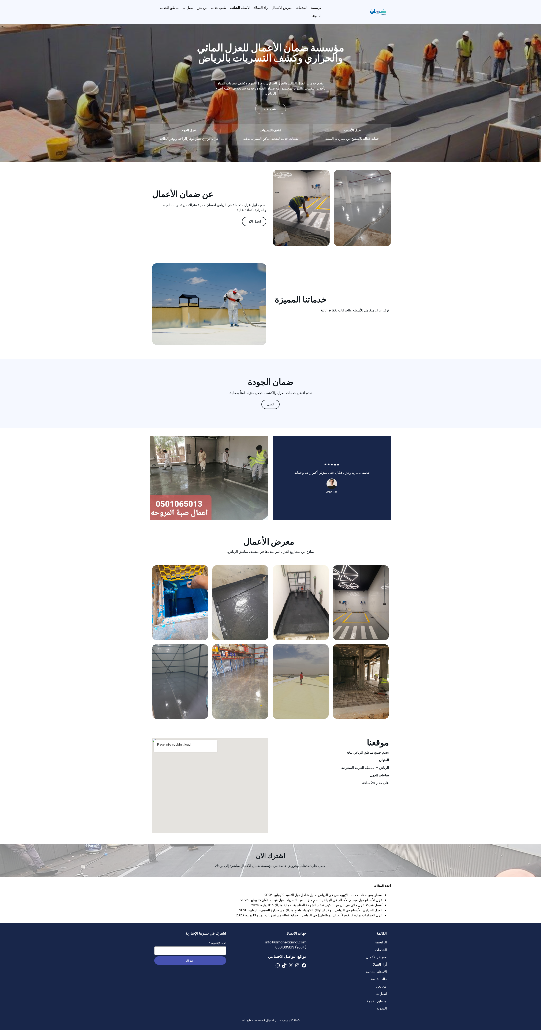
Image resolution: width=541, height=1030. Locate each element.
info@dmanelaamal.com (285, 942)
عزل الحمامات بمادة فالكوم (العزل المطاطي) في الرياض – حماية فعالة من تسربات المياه (320, 915)
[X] (290, 965)
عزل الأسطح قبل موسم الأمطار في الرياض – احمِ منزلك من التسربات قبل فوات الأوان (322, 900)
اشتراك (190, 960)
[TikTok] (284, 965)
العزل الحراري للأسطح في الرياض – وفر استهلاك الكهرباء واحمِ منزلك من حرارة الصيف (321, 910)
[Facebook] (303, 965)
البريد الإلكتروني (217, 943)
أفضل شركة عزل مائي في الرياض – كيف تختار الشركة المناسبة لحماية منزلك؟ (327, 905)
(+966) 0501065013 (290, 947)
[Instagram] (297, 965)
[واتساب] (277, 965)
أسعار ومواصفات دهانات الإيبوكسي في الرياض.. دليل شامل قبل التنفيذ (334, 895)
